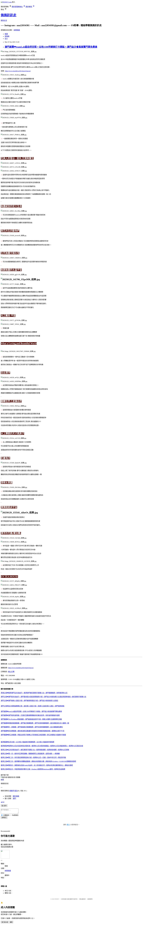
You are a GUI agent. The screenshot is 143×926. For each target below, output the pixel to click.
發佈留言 (4, 817)
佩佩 (2, 779)
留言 (16, 791)
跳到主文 (4, 20)
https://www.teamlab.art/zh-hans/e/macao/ (18, 71)
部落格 (7, 36)
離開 (11, 922)
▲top (2, 802)
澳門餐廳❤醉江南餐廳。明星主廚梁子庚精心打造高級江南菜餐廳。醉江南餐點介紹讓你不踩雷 (33, 735)
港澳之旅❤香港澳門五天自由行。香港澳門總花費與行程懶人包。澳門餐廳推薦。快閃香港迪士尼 (34, 693)
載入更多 (4, 805)
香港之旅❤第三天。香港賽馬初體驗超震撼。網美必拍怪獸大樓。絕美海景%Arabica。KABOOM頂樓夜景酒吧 (38, 761)
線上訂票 (11, 671)
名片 (6, 38)
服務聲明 (90, 899)
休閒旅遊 (17, 30)
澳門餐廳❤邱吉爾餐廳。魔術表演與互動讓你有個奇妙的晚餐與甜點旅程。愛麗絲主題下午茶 (32, 731)
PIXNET (57, 899)
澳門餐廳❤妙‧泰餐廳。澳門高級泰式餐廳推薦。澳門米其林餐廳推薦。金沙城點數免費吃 (32, 727)
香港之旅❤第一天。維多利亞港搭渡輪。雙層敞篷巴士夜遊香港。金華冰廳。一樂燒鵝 (30, 753)
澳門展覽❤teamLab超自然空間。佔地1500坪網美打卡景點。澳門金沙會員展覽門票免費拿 (51, 47)
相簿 (6, 34)
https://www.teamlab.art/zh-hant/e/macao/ (21, 668)
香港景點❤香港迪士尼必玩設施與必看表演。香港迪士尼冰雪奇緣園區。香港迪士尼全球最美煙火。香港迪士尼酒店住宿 (42, 746)
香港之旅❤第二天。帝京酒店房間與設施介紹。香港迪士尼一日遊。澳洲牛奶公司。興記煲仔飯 (33, 757)
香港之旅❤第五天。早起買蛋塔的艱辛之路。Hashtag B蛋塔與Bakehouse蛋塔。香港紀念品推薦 (33, 769)
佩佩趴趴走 (8, 15)
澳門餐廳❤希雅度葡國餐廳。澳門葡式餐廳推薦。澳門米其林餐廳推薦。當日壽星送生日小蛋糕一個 (35, 723)
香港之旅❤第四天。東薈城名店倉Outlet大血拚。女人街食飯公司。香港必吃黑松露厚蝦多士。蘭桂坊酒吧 (37, 765)
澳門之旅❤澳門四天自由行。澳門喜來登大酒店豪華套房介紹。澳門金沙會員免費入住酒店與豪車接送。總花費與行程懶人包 (43, 697)
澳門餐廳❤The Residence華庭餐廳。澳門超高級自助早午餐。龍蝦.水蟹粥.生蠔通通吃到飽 (31, 719)
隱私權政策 (82, 899)
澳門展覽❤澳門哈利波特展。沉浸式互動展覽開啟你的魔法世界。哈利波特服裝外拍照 (30, 715)
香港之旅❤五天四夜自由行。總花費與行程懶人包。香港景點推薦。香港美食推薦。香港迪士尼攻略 (35, 750)
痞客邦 (11, 791)
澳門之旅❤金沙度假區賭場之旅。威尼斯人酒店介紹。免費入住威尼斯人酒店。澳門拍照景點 (32, 706)
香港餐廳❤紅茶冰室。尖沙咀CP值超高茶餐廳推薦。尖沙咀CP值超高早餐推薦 (27, 742)
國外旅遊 (16, 796)
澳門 (14, 798)
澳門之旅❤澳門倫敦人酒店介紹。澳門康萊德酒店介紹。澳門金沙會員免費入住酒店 (29, 700)
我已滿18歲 (5, 922)
